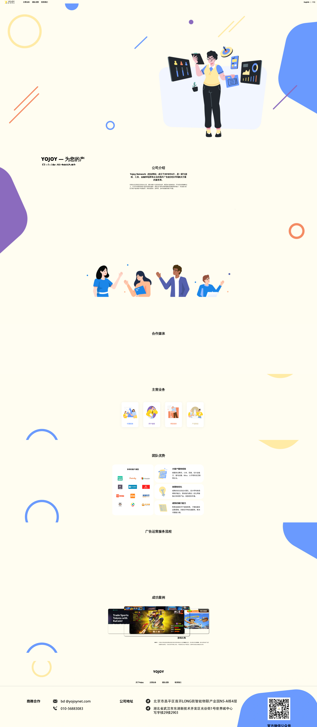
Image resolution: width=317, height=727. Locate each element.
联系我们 (44, 2)
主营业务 (26, 2)
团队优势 (35, 2)
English (306, 2)
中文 (313, 2)
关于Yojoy (140, 682)
